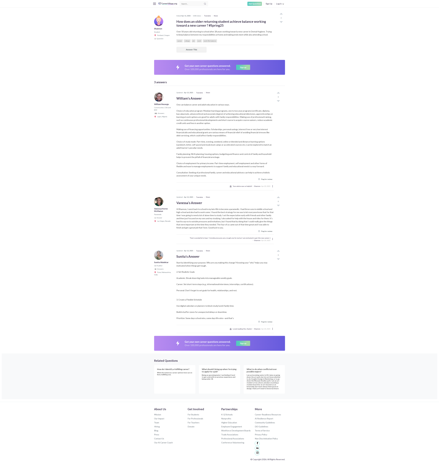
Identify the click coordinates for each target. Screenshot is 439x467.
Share (216, 16)
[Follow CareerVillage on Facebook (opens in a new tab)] (257, 443)
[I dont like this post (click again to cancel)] (281, 22)
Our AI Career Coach (163, 442)
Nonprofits (226, 418)
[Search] (205, 4)
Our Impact (159, 418)
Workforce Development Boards (236, 430)
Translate (207, 16)
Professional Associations (232, 438)
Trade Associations (229, 434)
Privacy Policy (261, 434)
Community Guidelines (265, 422)
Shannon (257, 186)
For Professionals (195, 418)
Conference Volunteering (232, 442)
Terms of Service (262, 430)
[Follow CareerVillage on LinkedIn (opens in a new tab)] (257, 448)
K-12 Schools (227, 414)
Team (156, 422)
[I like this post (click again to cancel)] (281, 14)
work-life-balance (210, 41)
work (199, 41)
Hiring (157, 426)
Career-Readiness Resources (268, 414)
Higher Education (229, 422)
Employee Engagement (231, 426)
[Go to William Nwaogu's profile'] (159, 97)
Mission (157, 414)
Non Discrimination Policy (266, 438)
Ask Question (255, 4)
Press (156, 434)
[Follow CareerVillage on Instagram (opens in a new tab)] (257, 453)
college (187, 41)
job (194, 41)
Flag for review (265, 179)
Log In (279, 3)
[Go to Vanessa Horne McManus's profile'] (159, 202)
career (179, 41)
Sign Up (269, 3)
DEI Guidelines (261, 426)
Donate (191, 426)
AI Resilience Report (264, 418)
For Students (193, 414)
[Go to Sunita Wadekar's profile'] (159, 256)
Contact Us (159, 438)
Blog (156, 430)
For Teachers (193, 422)
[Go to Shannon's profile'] (159, 22)
